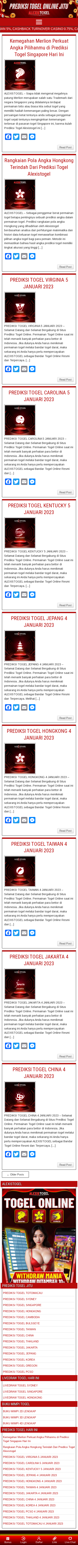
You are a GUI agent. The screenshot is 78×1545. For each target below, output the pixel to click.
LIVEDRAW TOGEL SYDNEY (20, 1385)
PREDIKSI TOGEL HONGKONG (22, 1311)
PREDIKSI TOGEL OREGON (20, 1365)
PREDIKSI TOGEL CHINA (18, 1335)
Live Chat (70, 1542)
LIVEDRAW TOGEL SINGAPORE (23, 1391)
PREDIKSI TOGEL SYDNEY (20, 1299)
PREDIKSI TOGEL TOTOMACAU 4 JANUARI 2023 (33, 1523)
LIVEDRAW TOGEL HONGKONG (22, 1397)
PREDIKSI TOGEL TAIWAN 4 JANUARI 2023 (29, 1487)
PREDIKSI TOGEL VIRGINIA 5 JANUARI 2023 (31, 1456)
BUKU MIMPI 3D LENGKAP (19, 1417)
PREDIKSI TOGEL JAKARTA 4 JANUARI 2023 (30, 1493)
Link (54, 1542)
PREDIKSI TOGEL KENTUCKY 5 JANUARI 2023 (32, 1469)
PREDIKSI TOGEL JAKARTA (20, 1347)
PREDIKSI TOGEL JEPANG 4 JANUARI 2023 (30, 1475)
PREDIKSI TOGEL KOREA (19, 1359)
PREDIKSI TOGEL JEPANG (19, 1353)
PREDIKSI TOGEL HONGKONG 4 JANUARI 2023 (32, 1481)
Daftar (39, 1542)
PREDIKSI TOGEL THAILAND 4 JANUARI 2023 (31, 1517)
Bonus (7, 1542)
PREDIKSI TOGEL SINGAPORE (22, 1305)
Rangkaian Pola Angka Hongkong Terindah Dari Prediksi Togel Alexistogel (39, 167)
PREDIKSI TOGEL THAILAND (21, 1341)
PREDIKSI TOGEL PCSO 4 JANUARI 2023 (28, 1511)
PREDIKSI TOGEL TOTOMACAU (22, 1293)
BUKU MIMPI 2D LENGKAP (19, 1411)
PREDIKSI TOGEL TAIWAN (19, 1329)
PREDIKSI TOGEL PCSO (18, 1371)
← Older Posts (15, 1174)
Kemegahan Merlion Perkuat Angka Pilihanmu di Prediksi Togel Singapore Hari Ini (39, 47)
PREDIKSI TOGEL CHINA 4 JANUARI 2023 (28, 1499)
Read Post (65, 147)
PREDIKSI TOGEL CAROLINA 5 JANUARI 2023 (31, 1463)
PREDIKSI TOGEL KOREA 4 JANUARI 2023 (29, 1505)
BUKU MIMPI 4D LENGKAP (19, 1423)
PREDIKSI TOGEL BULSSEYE (21, 1323)
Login (23, 1542)
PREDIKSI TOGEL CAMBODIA (21, 1317)
